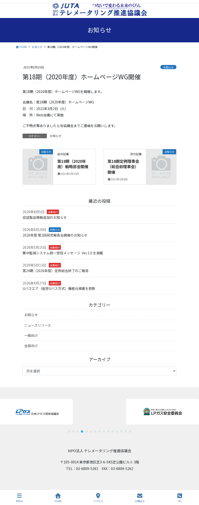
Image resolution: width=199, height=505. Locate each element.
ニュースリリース (37, 325)
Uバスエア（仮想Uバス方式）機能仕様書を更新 (59, 288)
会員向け (53, 212)
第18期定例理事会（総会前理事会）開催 (123, 166)
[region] (99, 414)
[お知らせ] (38, 158)
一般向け (31, 335)
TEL (180, 501)
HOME (58, 501)
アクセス (98, 501)
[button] (36, 411)
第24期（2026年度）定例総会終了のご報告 (56, 270)
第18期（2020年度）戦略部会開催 (72, 163)
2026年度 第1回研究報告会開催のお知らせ (55, 235)
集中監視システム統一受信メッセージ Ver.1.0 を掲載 (63, 252)
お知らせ (168, 67)
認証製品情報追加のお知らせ (45, 217)
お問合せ (140, 501)
